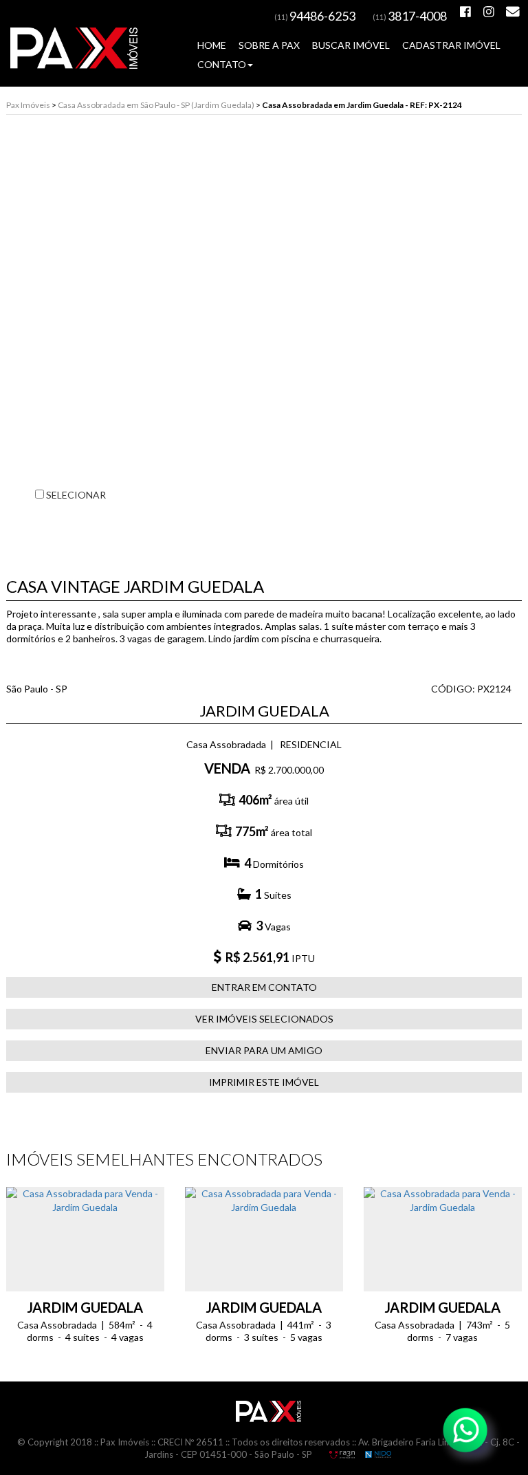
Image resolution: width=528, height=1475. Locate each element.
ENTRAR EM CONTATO (264, 987)
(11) (314, 16)
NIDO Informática (378, 1454)
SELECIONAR (75, 495)
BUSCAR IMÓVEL (351, 45)
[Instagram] (488, 12)
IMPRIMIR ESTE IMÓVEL (264, 1082)
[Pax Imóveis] (268, 1410)
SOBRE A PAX (269, 45)
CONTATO (221, 64)
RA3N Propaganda (341, 1454)
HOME (211, 45)
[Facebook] (465, 12)
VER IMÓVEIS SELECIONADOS (264, 1019)
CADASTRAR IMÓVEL (451, 45)
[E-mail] (513, 12)
